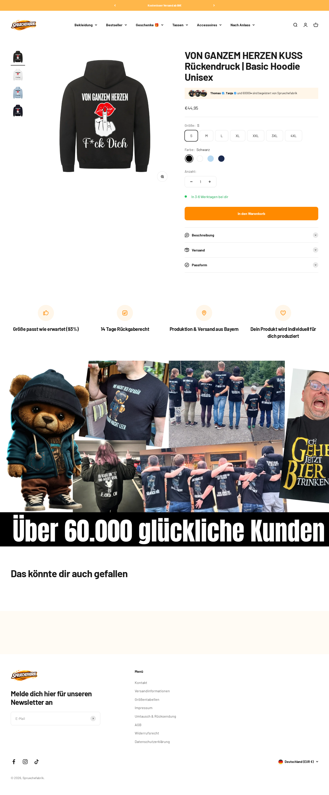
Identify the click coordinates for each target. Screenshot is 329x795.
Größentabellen (147, 699)
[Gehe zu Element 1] (18, 58)
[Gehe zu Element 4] (18, 111)
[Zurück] (115, 5)
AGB (138, 725)
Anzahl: (190, 171)
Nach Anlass (240, 25)
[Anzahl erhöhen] (209, 181)
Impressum (143, 707)
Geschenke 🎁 (147, 25)
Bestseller (114, 25)
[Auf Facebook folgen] (14, 762)
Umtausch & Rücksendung (155, 716)
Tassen (178, 25)
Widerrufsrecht (147, 733)
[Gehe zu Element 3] (18, 93)
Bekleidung (84, 25)
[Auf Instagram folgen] (25, 762)
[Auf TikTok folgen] (37, 762)
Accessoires (207, 25)
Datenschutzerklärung (152, 741)
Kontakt (141, 682)
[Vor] (214, 5)
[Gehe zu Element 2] (18, 75)
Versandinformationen (152, 691)
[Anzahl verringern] (191, 181)
